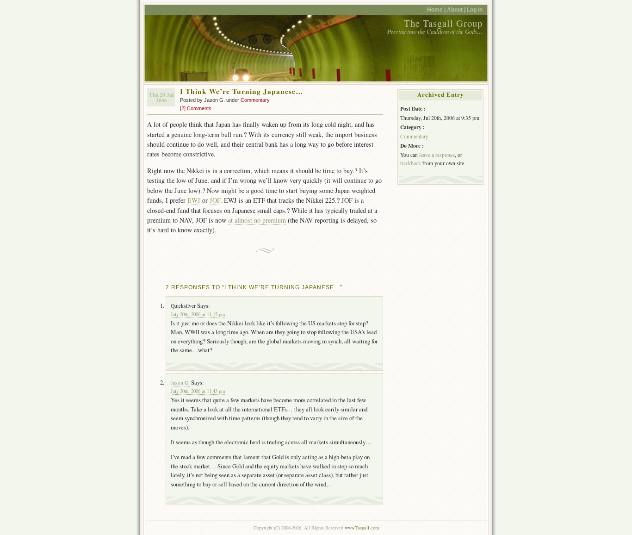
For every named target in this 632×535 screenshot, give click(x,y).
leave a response (437, 154)
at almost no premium (257, 220)
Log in (475, 9)
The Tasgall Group (443, 23)
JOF (215, 200)
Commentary (255, 100)
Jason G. (180, 382)
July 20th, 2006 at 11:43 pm (198, 391)
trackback (410, 163)
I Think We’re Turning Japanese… (241, 91)
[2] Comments (195, 108)
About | (457, 9)
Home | (437, 9)
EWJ (193, 200)
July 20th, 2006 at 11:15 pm (198, 314)
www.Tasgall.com (362, 527)
